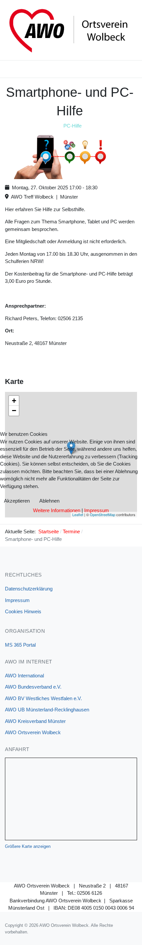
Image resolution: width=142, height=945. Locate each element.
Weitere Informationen (56, 510)
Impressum (96, 510)
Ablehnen (49, 501)
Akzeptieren (17, 501)
